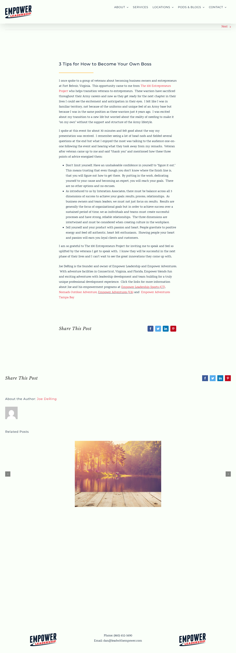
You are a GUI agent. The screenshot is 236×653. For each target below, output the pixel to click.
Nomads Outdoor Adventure (78, 292)
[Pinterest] (173, 328)
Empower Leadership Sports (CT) (143, 287)
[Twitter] (158, 328)
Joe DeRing (47, 399)
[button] (7, 474)
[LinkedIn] (165, 328)
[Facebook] (150, 328)
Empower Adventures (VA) (115, 292)
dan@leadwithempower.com (122, 641)
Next (224, 27)
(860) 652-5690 (123, 635)
